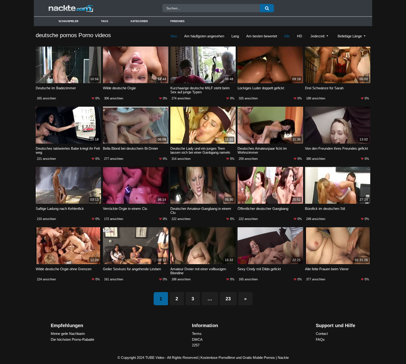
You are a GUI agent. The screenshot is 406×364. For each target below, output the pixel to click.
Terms (197, 334)
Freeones (177, 21)
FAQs (320, 339)
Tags (104, 21)
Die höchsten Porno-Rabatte (72, 339)
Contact (322, 334)
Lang (235, 36)
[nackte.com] (86, 8)
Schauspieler (68, 21)
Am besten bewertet (261, 36)
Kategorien (139, 21)
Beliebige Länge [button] (350, 36)
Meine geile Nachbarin (68, 334)
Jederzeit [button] (317, 36)
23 (228, 298)
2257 (195, 345)
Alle (287, 36)
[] (267, 8)
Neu (174, 36)
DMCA (197, 339)
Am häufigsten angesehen (204, 36)
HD (299, 36)
